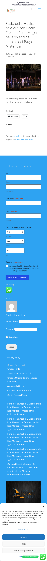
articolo (16, 136)
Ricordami (13, 337)
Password (10, 329)
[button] (43, 506)
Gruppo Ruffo (13, 368)
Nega (23, 544)
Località (8, 220)
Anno (8, 255)
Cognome (9, 191)
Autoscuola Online (15, 386)
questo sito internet (24, 139)
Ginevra (11, 54)
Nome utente (12, 321)
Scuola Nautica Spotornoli (19, 373)
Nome (8, 182)
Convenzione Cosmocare (19, 390)
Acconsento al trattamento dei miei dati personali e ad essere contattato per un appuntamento (24, 268)
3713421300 (24, 3)
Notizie (31, 54)
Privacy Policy (13, 357)
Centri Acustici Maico (17, 395)
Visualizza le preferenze (23, 550)
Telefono (14, 198)
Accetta (23, 537)
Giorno (8, 236)
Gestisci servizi (23, 529)
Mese (8, 245)
